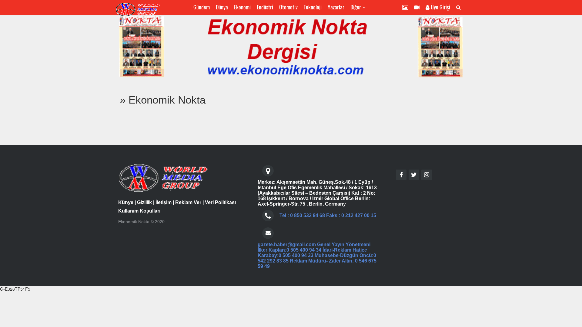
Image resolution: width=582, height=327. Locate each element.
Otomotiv (288, 7)
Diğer (356, 7)
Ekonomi (242, 7)
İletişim (164, 202)
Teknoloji (313, 7)
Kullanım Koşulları (139, 210)
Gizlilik (144, 202)
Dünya (222, 7)
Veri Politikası (220, 202)
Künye (125, 202)
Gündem (201, 7)
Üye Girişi (440, 7)
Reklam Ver (188, 202)
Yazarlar (336, 7)
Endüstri (265, 7)
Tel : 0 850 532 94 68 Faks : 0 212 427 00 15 (327, 215)
